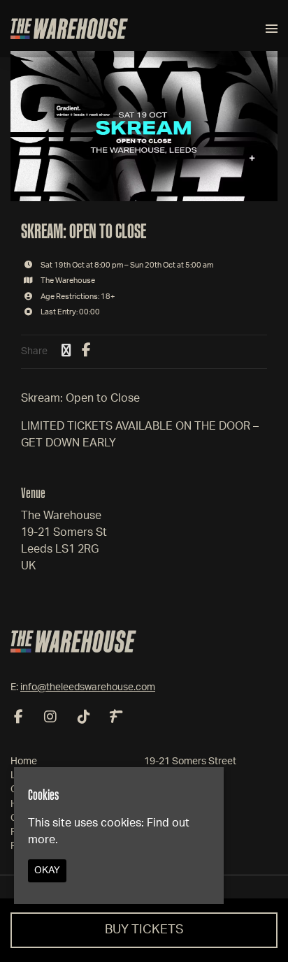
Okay (47, 870)
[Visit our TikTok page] (84, 718)
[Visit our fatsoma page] (116, 718)
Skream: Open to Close (83, 230)
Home (23, 761)
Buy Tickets (144, 930)
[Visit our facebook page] (86, 351)
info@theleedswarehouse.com (87, 687)
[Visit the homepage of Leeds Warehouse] (69, 28)
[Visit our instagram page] (50, 718)
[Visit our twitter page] (66, 351)
